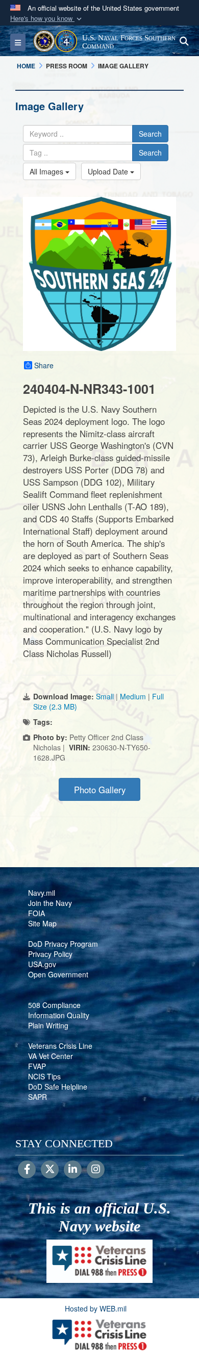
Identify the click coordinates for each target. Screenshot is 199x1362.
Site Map (42, 923)
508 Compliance (54, 1005)
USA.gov (42, 964)
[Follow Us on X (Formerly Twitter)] (50, 1170)
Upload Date (109, 171)
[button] (47, 18)
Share (44, 365)
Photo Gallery (100, 790)
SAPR (37, 1097)
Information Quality (58, 1015)
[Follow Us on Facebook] (27, 1170)
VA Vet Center (50, 1056)
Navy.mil (41, 893)
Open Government (58, 974)
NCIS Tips (44, 1076)
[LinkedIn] (73, 1170)
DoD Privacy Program (63, 944)
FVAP (37, 1066)
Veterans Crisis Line (60, 1046)
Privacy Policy (50, 954)
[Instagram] (96, 1170)
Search (150, 134)
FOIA (36, 913)
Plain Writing (48, 1025)
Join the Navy (50, 903)
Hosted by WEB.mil (96, 1308)
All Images (47, 171)
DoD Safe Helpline (57, 1086)
